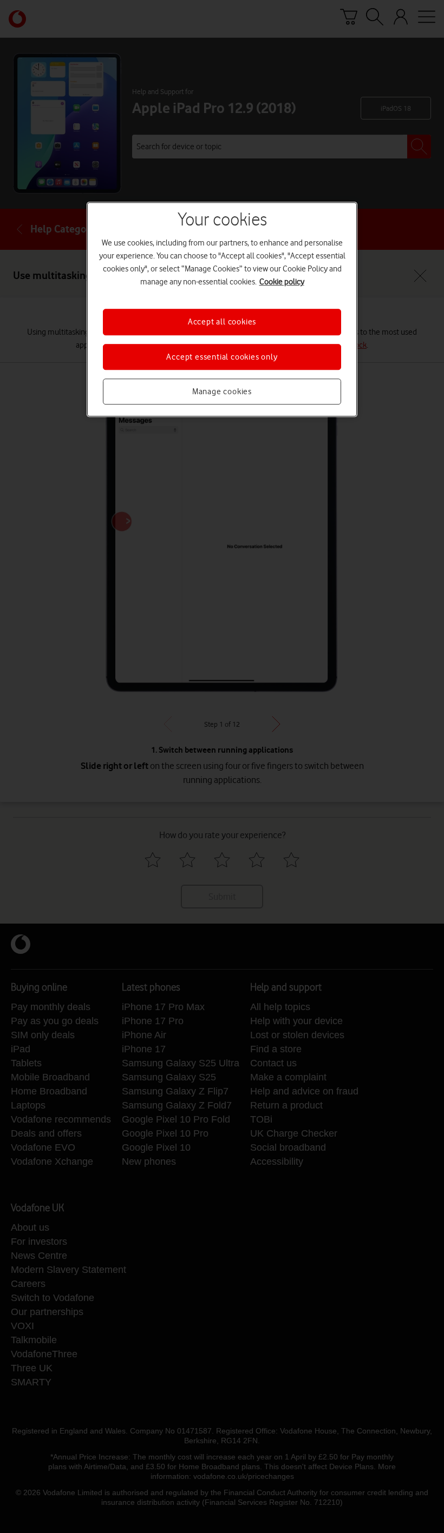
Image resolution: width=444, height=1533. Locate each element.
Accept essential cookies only (221, 357)
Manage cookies (222, 391)
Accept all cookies (222, 322)
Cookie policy (281, 282)
